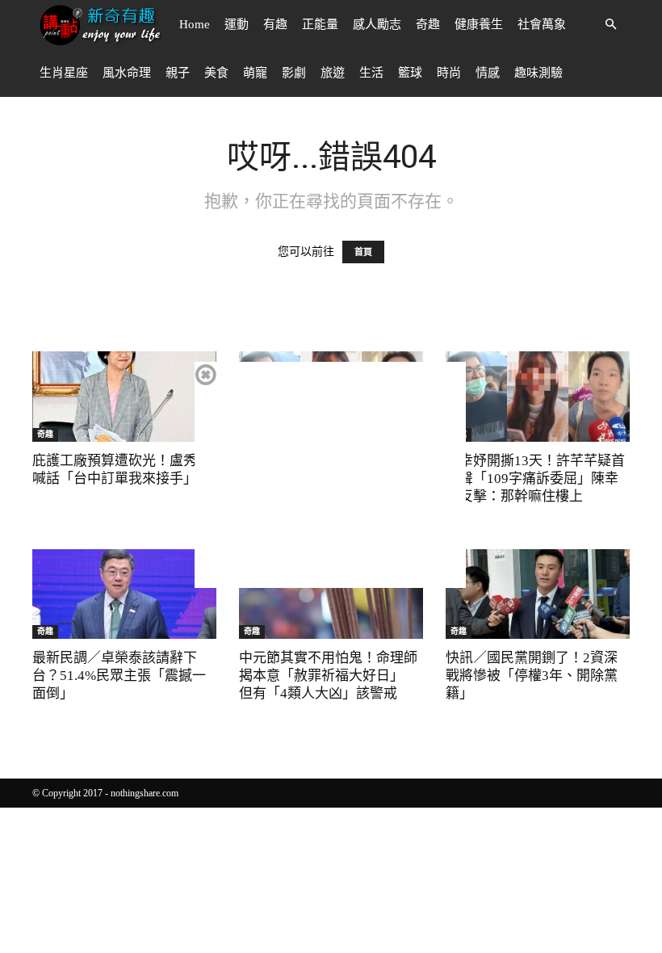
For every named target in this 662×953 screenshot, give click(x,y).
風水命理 (127, 72)
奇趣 (428, 24)
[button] (610, 24)
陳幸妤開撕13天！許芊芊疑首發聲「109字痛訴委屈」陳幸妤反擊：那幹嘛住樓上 (535, 478)
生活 (371, 72)
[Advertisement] (330, 475)
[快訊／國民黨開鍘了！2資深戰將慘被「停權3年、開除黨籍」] (538, 594)
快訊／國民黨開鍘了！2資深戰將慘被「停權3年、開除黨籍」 (532, 675)
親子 (178, 72)
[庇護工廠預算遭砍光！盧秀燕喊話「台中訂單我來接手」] (124, 396)
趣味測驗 (538, 72)
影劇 (294, 72)
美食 (216, 72)
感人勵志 (377, 24)
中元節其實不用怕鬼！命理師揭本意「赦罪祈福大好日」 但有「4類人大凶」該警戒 (328, 675)
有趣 (275, 24)
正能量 (320, 24)
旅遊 (333, 72)
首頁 (363, 252)
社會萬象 (541, 24)
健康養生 (479, 24)
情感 (488, 72)
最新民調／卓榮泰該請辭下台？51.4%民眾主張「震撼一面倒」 (119, 675)
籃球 (410, 72)
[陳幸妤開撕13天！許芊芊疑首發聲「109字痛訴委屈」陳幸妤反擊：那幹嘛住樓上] (538, 396)
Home (194, 24)
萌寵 (255, 72)
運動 (236, 24)
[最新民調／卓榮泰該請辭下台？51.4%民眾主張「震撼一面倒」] (124, 594)
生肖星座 (64, 72)
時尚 (449, 72)
